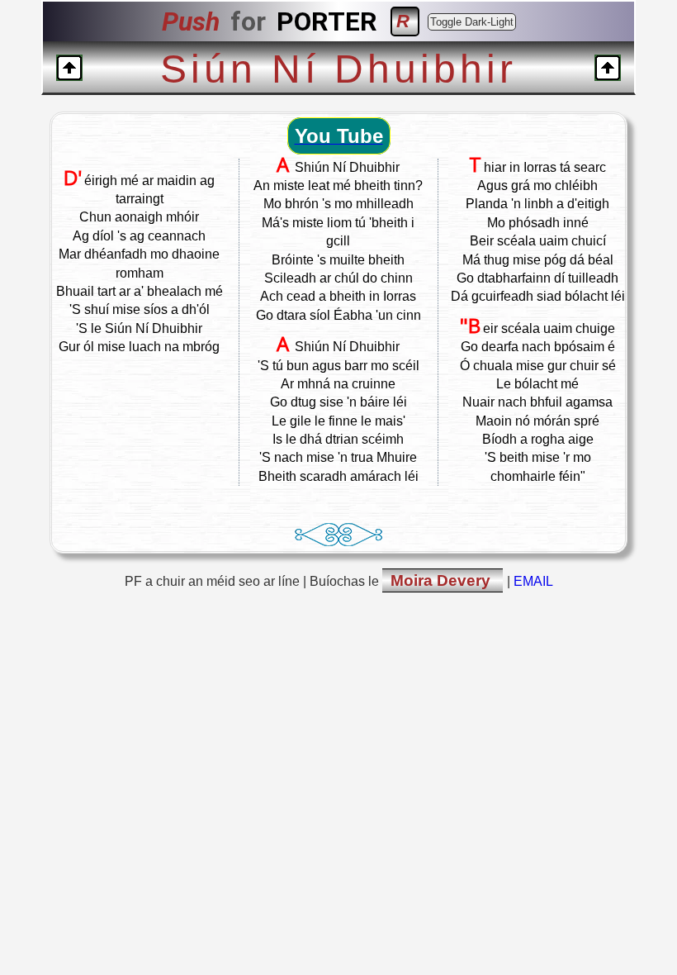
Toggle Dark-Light (472, 22)
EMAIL (533, 581)
